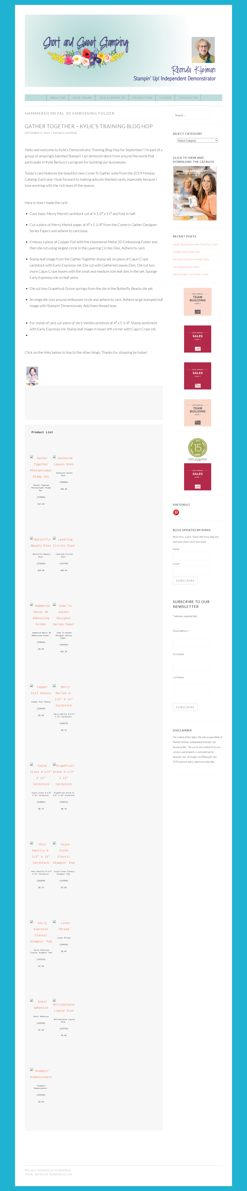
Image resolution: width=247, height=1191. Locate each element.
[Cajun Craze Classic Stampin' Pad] (64, 863)
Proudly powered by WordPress (48, 1170)
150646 (41, 642)
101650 (41, 881)
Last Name (178, 677)
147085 (64, 881)
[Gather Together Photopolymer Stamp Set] (41, 476)
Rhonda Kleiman (65, 132)
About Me (58, 97)
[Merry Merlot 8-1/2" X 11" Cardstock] (64, 705)
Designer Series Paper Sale (186, 251)
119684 (41, 802)
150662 (64, 482)
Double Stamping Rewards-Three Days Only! (195, 244)
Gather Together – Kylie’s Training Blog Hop (89, 126)
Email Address (181, 630)
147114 (41, 959)
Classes (166, 97)
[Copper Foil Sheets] (41, 693)
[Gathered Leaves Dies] (64, 464)
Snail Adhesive (41, 1016)
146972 (64, 802)
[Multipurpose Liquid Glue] (64, 1011)
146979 (64, 723)
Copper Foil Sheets (41, 702)
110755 (64, 1029)
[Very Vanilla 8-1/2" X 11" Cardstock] (41, 863)
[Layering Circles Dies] (64, 545)
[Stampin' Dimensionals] (41, 1077)
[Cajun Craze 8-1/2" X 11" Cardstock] (41, 784)
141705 (64, 564)
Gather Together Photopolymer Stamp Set (41, 488)
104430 (41, 1095)
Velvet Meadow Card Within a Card (190, 274)
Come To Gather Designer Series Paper (64, 635)
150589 (41, 497)
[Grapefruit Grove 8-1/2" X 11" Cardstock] (64, 784)
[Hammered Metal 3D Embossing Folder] (41, 624)
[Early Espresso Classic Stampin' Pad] (41, 941)
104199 (64, 944)
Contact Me (188, 97)
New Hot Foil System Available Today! (191, 259)
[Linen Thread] (64, 929)
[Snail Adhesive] (41, 1008)
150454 (64, 645)
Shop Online (82, 97)
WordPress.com (60, 1174)
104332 (41, 1023)
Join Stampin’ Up (112, 97)
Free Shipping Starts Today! (186, 266)
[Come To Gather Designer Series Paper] (64, 624)
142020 (41, 709)
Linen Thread (63, 938)
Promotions (142, 97)
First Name (178, 654)
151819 (41, 564)
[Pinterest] (176, 512)
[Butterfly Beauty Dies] (41, 545)
